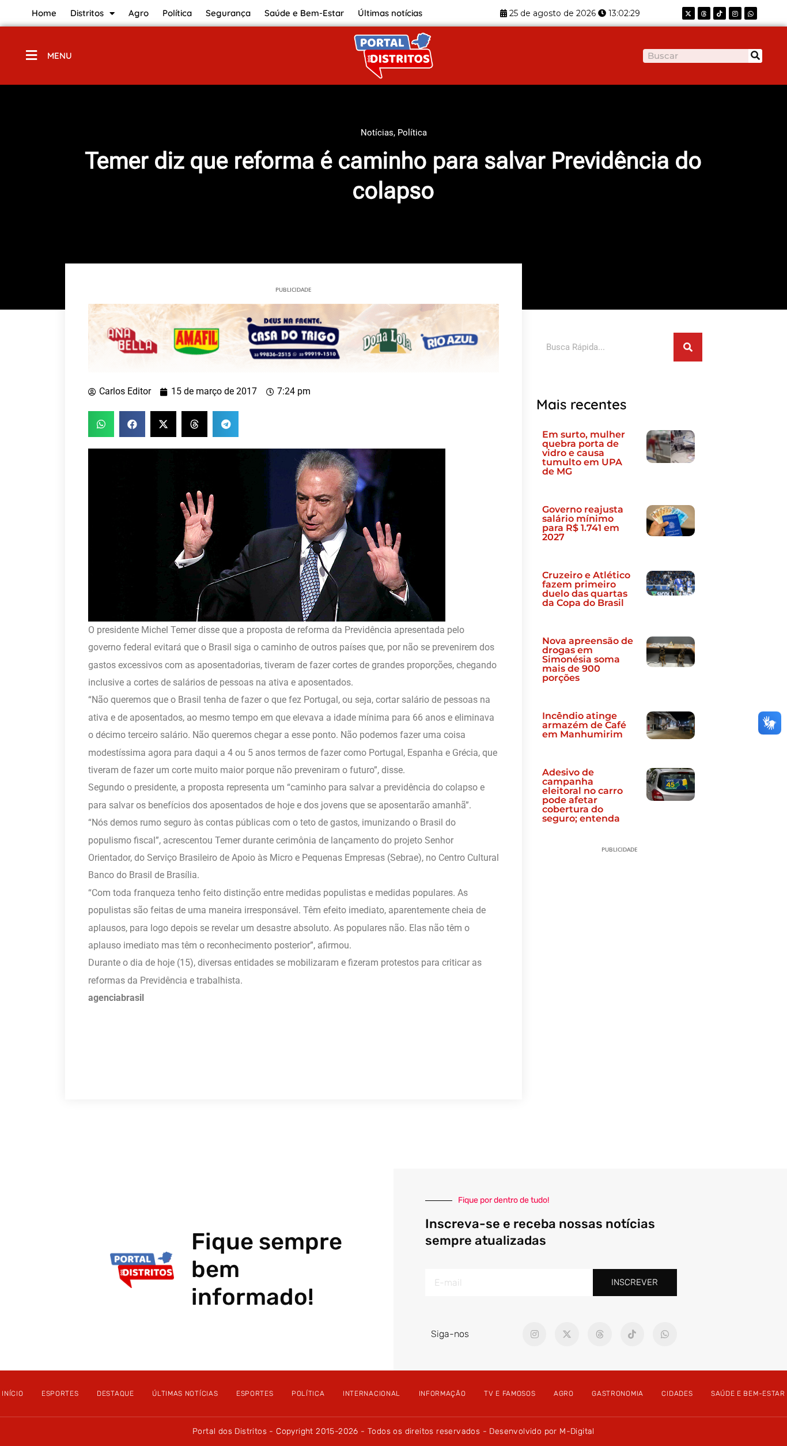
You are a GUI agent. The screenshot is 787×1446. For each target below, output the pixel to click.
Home (44, 12)
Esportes (60, 1393)
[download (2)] (293, 337)
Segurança (228, 12)
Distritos (87, 12)
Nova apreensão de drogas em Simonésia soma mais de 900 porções (587, 659)
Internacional (371, 1393)
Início (12, 1393)
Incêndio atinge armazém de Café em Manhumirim (584, 725)
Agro (138, 12)
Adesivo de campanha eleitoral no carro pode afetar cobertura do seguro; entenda (582, 795)
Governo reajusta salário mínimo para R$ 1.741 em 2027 (582, 523)
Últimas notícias (390, 12)
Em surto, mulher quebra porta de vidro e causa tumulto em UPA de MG (583, 453)
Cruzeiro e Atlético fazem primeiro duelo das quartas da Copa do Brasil (586, 589)
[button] (101, 424)
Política (177, 12)
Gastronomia (618, 1393)
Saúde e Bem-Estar (304, 12)
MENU (59, 55)
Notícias (377, 132)
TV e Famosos (509, 1393)
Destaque (115, 1393)
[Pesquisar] (755, 56)
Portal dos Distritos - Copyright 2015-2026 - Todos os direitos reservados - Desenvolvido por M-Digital (393, 1431)
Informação (442, 1393)
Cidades (677, 1393)
